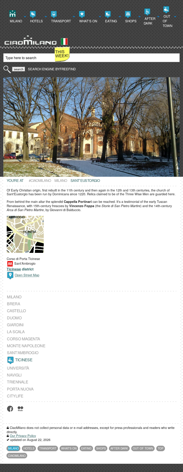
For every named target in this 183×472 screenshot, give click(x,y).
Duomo (14, 317)
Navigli (14, 375)
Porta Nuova (20, 389)
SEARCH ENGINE (41, 69)
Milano (15, 21)
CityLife (15, 396)
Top (160, 448)
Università (18, 368)
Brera (13, 303)
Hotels (36, 21)
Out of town (167, 21)
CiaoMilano (17, 456)
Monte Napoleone (26, 345)
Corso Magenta (23, 338)
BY (65, 69)
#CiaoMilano (40, 180)
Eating (110, 21)
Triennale (17, 382)
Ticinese (14, 269)
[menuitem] (17, 17)
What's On (87, 21)
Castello (16, 310)
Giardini (15, 324)
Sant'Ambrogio (22, 352)
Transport (60, 21)
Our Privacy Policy (23, 435)
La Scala (16, 331)
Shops (130, 21)
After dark (149, 20)
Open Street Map (27, 275)
